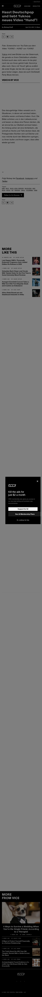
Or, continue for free (23, 520)
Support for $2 (23, 509)
